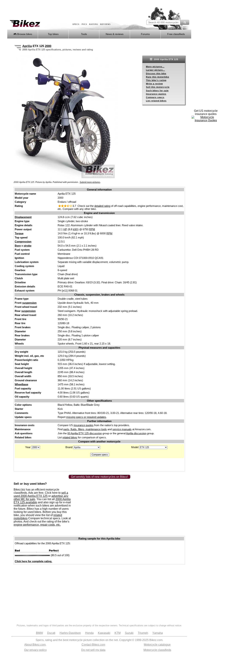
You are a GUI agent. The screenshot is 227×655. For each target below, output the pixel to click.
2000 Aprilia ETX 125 (165, 59)
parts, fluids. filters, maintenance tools (85, 429)
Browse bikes (24, 34)
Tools (84, 34)
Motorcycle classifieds (157, 649)
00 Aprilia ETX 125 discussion (84, 433)
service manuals (122, 429)
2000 (48, 46)
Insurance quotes (156, 94)
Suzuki (129, 632)
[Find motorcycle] (184, 22)
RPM (92, 229)
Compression (23, 241)
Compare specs (155, 97)
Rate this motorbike (157, 77)
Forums (145, 34)
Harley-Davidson (70, 632)
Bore (18, 245)
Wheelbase (21, 384)
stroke (27, 245)
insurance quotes (83, 425)
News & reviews (114, 34)
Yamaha (157, 632)
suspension (29, 302)
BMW (39, 632)
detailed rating (102, 205)
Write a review (154, 83)
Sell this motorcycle (158, 87)
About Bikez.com (35, 644)
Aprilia (27, 46)
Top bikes (53, 34)
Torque (19, 233)
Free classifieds (176, 34)
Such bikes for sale (157, 90)
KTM (118, 632)
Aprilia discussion (136, 433)
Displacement (23, 217)
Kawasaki (104, 632)
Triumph (143, 632)
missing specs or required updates (86, 417)
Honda (89, 632)
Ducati (51, 632)
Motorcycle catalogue (157, 644)
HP (65, 229)
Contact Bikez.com (93, 644)
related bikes (69, 437)
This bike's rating (156, 80)
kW (75, 229)
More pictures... (155, 66)
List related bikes (156, 101)
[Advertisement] (71, 10)
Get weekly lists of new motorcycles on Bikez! (99, 476)
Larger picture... (155, 70)
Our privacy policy (35, 649)
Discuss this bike (156, 73)
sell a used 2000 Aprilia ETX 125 (41, 494)
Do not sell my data (93, 649)
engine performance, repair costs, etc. (37, 524)
